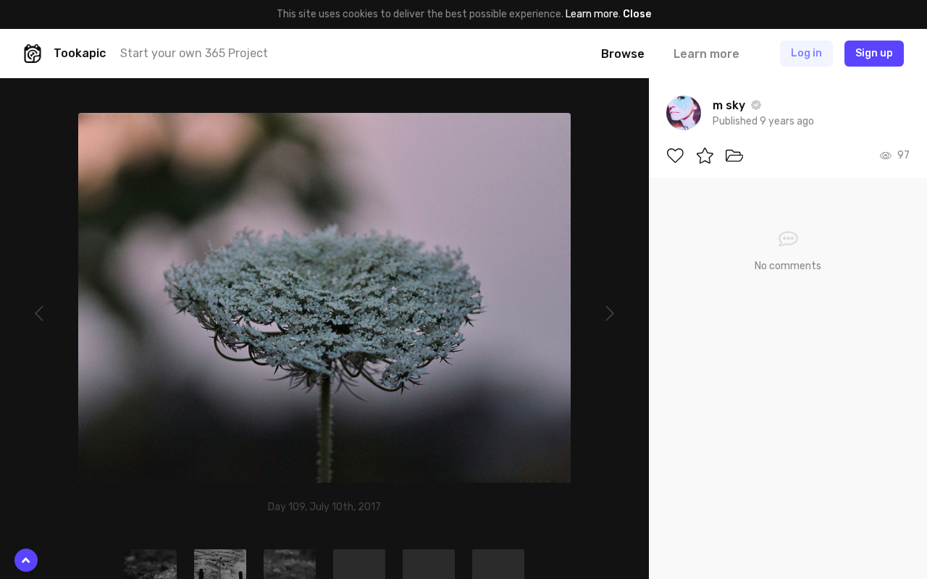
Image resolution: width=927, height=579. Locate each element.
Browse (623, 54)
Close (637, 14)
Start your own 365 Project (194, 53)
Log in (806, 53)
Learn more (592, 14)
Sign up (874, 53)
